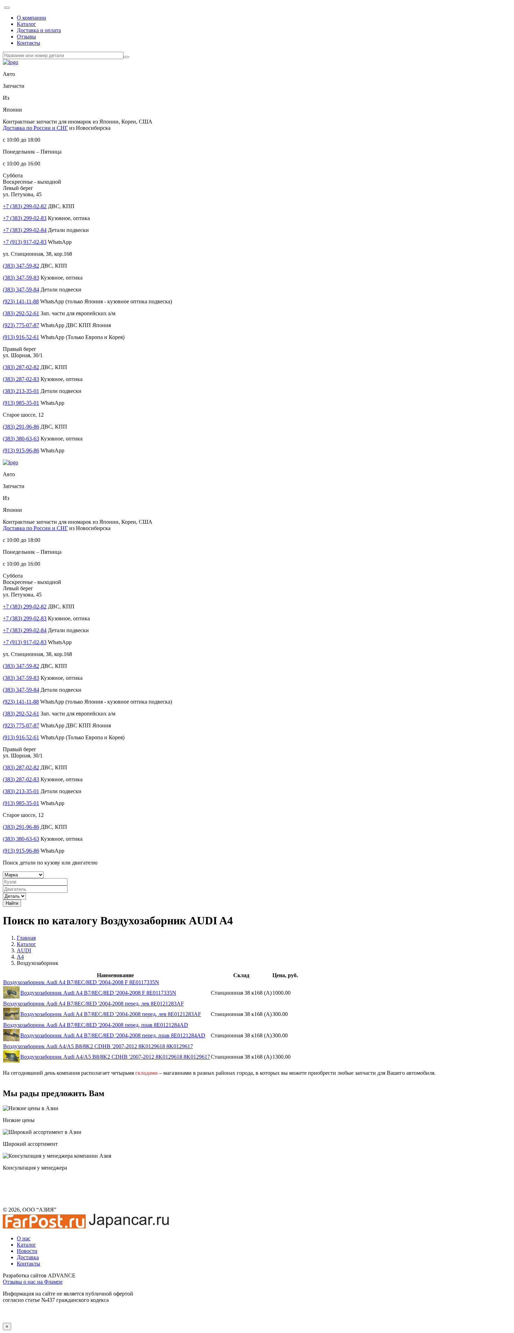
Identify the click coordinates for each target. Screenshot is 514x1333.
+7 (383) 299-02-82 (25, 206)
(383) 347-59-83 (21, 278)
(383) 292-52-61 (21, 313)
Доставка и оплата (39, 30)
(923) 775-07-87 (21, 325)
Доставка (28, 1257)
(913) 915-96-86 (21, 450)
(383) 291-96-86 (21, 427)
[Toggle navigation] (7, 8)
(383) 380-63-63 (21, 439)
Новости (27, 1251)
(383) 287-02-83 (21, 379)
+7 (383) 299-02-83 (25, 218)
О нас (23, 1238)
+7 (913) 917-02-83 (25, 242)
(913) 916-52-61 (21, 337)
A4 (20, 957)
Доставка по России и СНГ (35, 128)
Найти (12, 903)
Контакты (28, 43)
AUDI (24, 950)
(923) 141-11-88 (21, 301)
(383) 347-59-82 (21, 266)
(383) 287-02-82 (21, 367)
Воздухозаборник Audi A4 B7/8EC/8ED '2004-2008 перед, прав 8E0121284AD (95, 1025)
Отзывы (26, 37)
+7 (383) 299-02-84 (25, 230)
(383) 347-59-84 (21, 289)
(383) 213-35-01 (21, 391)
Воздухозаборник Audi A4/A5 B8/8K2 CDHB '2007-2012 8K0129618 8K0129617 (98, 1046)
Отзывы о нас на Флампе (33, 1282)
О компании (31, 18)
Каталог (26, 24)
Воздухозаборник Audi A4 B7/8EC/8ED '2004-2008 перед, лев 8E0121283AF (93, 1004)
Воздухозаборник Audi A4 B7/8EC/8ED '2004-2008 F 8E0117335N (81, 982)
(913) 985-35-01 (21, 403)
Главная (26, 938)
